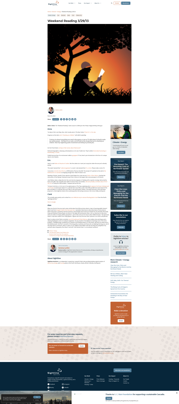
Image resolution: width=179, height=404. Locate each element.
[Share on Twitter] (61, 119)
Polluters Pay (79, 15)
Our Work (71, 3)
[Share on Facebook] (67, 119)
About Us (97, 3)
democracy (50, 263)
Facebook (52, 384)
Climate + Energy (56, 11)
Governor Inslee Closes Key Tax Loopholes (58, 234)
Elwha (68, 15)
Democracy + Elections (87, 381)
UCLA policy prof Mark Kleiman (79, 219)
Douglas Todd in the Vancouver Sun (65, 210)
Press (79, 3)
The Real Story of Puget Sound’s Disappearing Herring (61, 235)
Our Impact (87, 3)
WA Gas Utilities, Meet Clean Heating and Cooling (118, 274)
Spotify (117, 249)
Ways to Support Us (114, 381)
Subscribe (121, 227)
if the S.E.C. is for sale (90, 132)
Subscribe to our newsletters (122, 370)
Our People (126, 379)
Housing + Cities (88, 384)
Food (73, 15)
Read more (121, 177)
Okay (37, 397)
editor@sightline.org (108, 353)
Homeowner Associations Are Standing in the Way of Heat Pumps (119, 295)
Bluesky (52, 387)
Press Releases (100, 379)
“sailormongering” (65, 168)
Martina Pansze (66, 336)
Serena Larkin (58, 110)
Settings (37, 400)
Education (63, 15)
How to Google (52, 202)
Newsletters (126, 3)
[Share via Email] (69, 119)
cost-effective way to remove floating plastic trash (84, 197)
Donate (117, 3)
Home (49, 11)
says (70, 219)
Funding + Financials (114, 379)
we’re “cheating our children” (67, 135)
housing (62, 263)
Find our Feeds (121, 253)
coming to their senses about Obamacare (69, 148)
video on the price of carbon (62, 163)
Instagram (67, 384)
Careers (125, 381)
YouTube (126, 249)
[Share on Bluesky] (75, 119)
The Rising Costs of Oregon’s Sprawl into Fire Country (119, 288)
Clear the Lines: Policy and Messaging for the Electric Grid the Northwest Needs (120, 267)
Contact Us (126, 383)
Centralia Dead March (59, 171)
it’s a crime (88, 168)
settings (19, 399)
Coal (58, 15)
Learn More (121, 152)
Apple (120, 249)
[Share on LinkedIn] (64, 119)
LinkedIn (66, 387)
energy (55, 263)
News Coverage (101, 381)
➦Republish (55, 119)
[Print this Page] (72, 119)
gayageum (75, 155)
